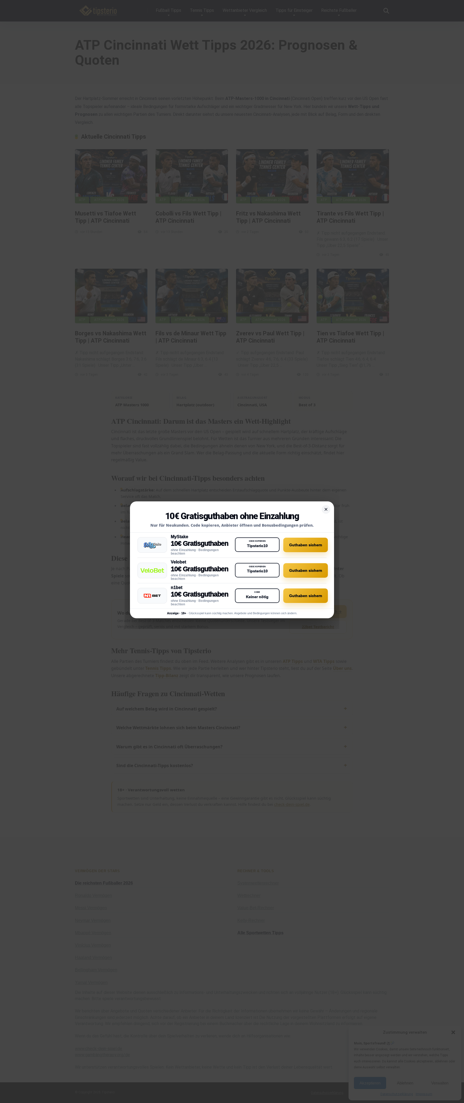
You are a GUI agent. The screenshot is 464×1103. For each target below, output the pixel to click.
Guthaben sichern (305, 545)
